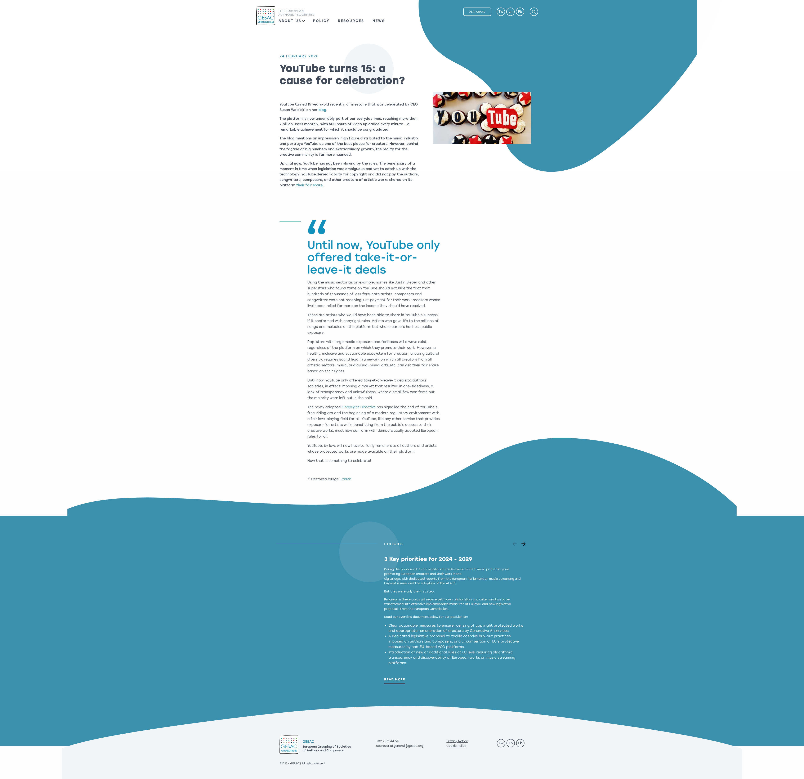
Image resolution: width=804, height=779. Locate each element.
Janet (345, 479)
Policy (321, 21)
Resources (351, 21)
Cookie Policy (456, 746)
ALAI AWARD (477, 11)
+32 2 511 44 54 (387, 741)
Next (521, 542)
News (378, 21)
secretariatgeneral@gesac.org (399, 746)
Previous (515, 542)
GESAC (265, 15)
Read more (394, 679)
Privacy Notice (457, 741)
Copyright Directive (359, 407)
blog (322, 110)
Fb (520, 12)
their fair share (309, 185)
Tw (501, 12)
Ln (511, 12)
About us (289, 21)
